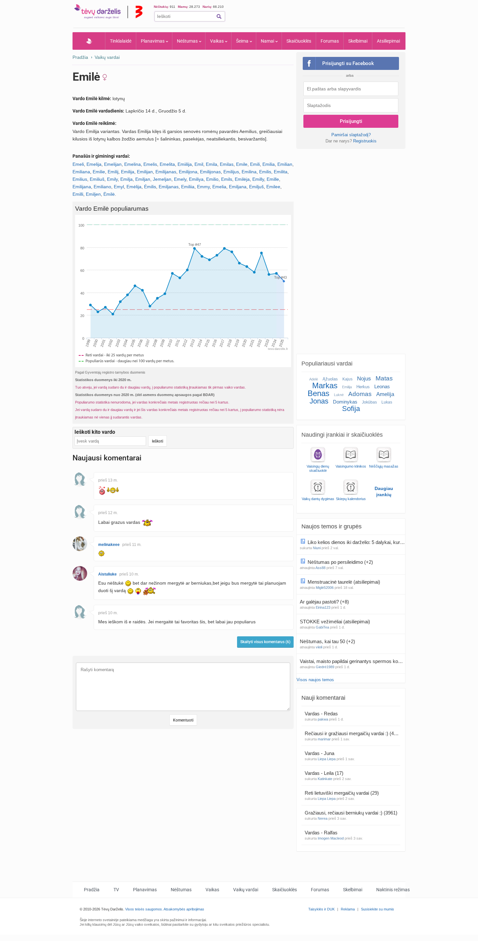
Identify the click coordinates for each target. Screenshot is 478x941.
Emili (255, 164)
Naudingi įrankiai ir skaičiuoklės (342, 434)
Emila (211, 164)
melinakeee (109, 544)
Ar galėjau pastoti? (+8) (324, 601)
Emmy (203, 186)
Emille (273, 179)
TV (116, 889)
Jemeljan (162, 179)
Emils (226, 179)
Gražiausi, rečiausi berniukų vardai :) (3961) (351, 812)
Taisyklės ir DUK (321, 909)
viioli (319, 647)
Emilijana (82, 186)
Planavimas (153, 41)
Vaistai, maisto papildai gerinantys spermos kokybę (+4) (352, 661)
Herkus (363, 386)
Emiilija (185, 164)
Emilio (212, 179)
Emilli (78, 194)
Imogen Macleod (331, 838)
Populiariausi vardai (326, 363)
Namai (267, 41)
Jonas (319, 401)
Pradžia (89, 41)
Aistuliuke (107, 574)
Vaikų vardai (107, 57)
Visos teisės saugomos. (144, 909)
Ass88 (320, 568)
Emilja (126, 179)
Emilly (258, 179)
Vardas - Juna (320, 753)
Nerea (322, 818)
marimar (324, 739)
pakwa (323, 719)
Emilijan (145, 171)
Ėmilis (150, 186)
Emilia (268, 164)
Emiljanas (169, 186)
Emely (180, 179)
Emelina (132, 164)
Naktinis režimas (393, 889)
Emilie (99, 171)
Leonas (382, 386)
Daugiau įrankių (384, 491)
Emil (198, 164)
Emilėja (242, 179)
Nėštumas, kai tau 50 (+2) (327, 641)
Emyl (119, 186)
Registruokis (365, 141)
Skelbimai (357, 41)
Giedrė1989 (325, 667)
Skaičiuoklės (298, 41)
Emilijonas (210, 171)
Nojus (364, 379)
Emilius (80, 179)
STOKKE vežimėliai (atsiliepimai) (335, 621)
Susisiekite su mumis (377, 909)
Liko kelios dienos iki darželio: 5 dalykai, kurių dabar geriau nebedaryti (356, 542)
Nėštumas (187, 41)
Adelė (313, 379)
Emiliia (187, 186)
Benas (318, 393)
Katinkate (325, 779)
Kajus (347, 379)
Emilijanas (165, 171)
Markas (325, 385)
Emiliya (196, 179)
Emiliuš (97, 179)
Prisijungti (351, 121)
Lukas (386, 402)
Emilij (113, 171)
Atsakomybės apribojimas (184, 909)
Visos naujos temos (315, 679)
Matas (384, 378)
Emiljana (237, 186)
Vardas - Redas (322, 713)
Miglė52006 (325, 588)
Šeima (242, 41)
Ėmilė (109, 194)
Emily (112, 179)
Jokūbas (369, 402)
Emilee (273, 186)
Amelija (385, 394)
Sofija (351, 408)
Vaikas (217, 41)
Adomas (360, 394)
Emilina (249, 171)
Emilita (280, 171)
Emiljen (93, 194)
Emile (241, 164)
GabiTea (322, 627)
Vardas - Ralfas (322, 832)
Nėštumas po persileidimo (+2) (340, 562)
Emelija (93, 164)
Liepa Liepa (327, 759)
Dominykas (345, 401)
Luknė (339, 395)
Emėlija (133, 186)
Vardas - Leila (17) (324, 773)
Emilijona (188, 171)
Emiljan (142, 179)
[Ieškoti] (219, 16)
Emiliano (102, 186)
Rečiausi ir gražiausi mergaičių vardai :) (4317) (352, 733)
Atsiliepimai (388, 41)
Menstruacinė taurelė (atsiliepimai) (344, 582)
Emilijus (231, 171)
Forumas (330, 41)
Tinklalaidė (120, 41)
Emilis (265, 171)
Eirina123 (323, 607)
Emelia (219, 186)
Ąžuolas (330, 379)
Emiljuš (256, 186)
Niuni (317, 548)
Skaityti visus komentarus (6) (265, 642)
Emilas (226, 164)
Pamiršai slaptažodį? (351, 134)
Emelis (150, 164)
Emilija (127, 171)
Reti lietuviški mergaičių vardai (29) (342, 793)
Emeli (78, 164)
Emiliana (81, 171)
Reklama (348, 909)
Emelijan (113, 164)
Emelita (167, 164)
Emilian (284, 164)
